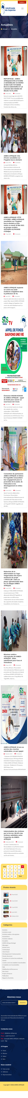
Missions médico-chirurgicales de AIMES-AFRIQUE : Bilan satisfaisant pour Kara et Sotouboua (13, 658)
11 (22, 869)
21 (15, 876)
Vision (4, 1050)
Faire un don (6, 1069)
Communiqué (6, 949)
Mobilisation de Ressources (10, 969)
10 (19, 869)
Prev (4, 866)
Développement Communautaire (11, 954)
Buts (3, 1059)
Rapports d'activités (7, 978)
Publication (5, 976)
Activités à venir (6, 932)
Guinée (4, 960)
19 (8, 876)
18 (4, 876)
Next (20, 876)
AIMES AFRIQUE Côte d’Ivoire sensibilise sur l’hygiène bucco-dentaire (13, 158)
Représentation (7, 1074)
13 (8, 873)
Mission (4, 1053)
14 (11, 873)
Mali (3, 967)
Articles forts (6, 947)
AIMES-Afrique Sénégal (9, 943)
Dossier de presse (7, 956)
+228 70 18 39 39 (10, 1036)
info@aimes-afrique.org (11, 1033)
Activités (4, 930)
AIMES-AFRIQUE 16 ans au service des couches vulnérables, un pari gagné (14, 749)
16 (19, 873)
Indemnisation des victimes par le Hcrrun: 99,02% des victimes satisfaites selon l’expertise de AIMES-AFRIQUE (14, 835)
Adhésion (5, 1072)
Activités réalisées (7, 938)
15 (15, 873)
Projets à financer (7, 973)
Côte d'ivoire (5, 952)
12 (4, 873)
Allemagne (5, 945)
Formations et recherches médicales (12, 958)
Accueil (5, 29)
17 (22, 873)
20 (11, 876)
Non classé (5, 971)
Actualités (5, 941)
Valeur (4, 1056)
